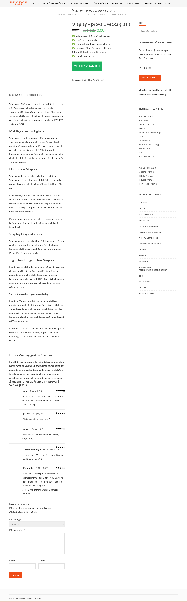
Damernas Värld (147, 124)
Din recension (17, 530)
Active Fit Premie (147, 167)
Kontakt (38, 598)
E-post (41, 560)
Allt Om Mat (145, 120)
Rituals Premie (146, 179)
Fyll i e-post (145, 67)
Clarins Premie (146, 171)
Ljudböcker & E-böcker (150, 244)
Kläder (142, 255)
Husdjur (143, 250)
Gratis (84, 80)
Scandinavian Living (149, 144)
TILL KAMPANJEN (87, 66)
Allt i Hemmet (146, 116)
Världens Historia (147, 156)
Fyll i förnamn (146, 58)
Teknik (142, 276)
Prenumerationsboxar (150, 232)
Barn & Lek (144, 220)
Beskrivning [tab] (15, 95)
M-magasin (144, 140)
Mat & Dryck (145, 282)
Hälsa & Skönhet (147, 293)
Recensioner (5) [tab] (34, 95)
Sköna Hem (144, 148)
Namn (12, 560)
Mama (142, 136)
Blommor (143, 261)
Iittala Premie (146, 175)
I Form (142, 128)
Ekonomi (143, 203)
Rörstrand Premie (148, 183)
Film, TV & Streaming (97, 80)
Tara (141, 152)
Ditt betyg (15, 519)
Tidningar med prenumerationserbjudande (153, 268)
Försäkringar (146, 214)
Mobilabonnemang (148, 226)
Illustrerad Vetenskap (150, 132)
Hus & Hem (143, 288)
